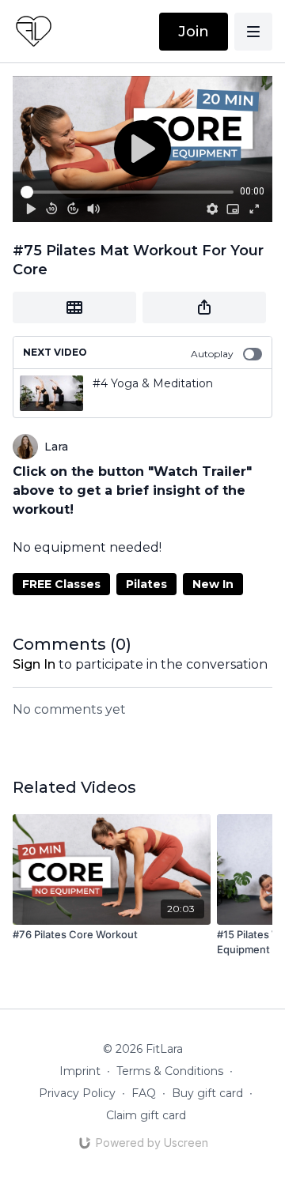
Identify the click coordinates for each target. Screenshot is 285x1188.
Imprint (80, 1071)
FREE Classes (61, 584)
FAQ (143, 1093)
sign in (34, 664)
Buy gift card (207, 1093)
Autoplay (212, 354)
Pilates (146, 584)
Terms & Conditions (169, 1071)
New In (213, 584)
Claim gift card (146, 1115)
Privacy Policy (77, 1093)
